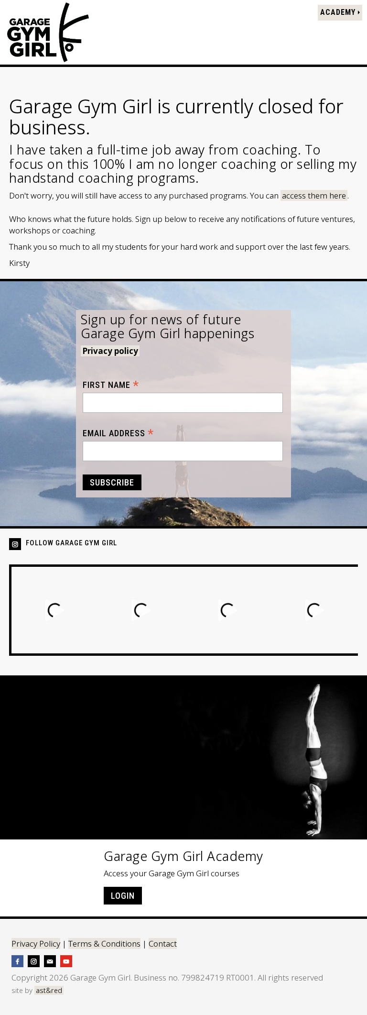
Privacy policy (110, 350)
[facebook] (17, 960)
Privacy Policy (35, 943)
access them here (314, 195)
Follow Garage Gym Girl (71, 543)
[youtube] (66, 960)
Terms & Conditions (104, 943)
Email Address (118, 433)
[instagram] (34, 960)
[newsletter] (50, 960)
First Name (111, 384)
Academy (339, 12)
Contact (163, 943)
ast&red (49, 990)
